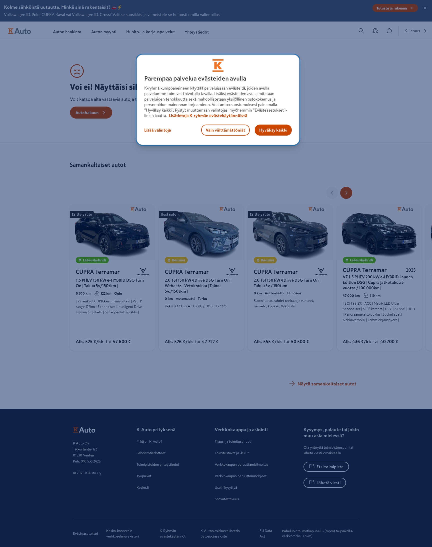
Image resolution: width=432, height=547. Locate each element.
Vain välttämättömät (225, 130)
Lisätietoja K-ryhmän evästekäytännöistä (207, 116)
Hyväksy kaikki (273, 130)
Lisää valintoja (157, 130)
